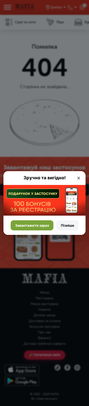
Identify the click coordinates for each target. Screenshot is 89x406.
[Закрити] (78, 178)
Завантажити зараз (32, 225)
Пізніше (67, 225)
